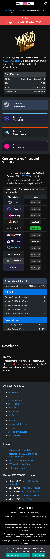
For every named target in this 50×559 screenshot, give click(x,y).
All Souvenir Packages (18, 424)
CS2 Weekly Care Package (21, 464)
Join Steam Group (39, 516)
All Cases (12, 396)
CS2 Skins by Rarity (17, 468)
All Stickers (13, 428)
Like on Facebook (10, 516)
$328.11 (35, 241)
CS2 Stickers (20, 10)
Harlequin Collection (31, 491)
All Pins (11, 415)
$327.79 (26, 176)
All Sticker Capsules (17, 431)
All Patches (13, 411)
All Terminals (14, 403)
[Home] (25, 4)
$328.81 (35, 222)
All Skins (12, 420)
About (13, 513)
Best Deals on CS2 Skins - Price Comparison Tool (22, 455)
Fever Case (27, 499)
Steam (25, 543)
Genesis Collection (31, 495)
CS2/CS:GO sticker (12, 60)
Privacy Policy (33, 513)
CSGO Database (8, 10)
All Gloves (13, 407)
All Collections (15, 400)
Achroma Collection (31, 487)
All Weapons (14, 435)
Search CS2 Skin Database (20, 460)
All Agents (13, 392)
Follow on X (24, 516)
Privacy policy (38, 555)
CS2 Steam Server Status (20, 450)
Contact (22, 513)
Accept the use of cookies (18, 555)
